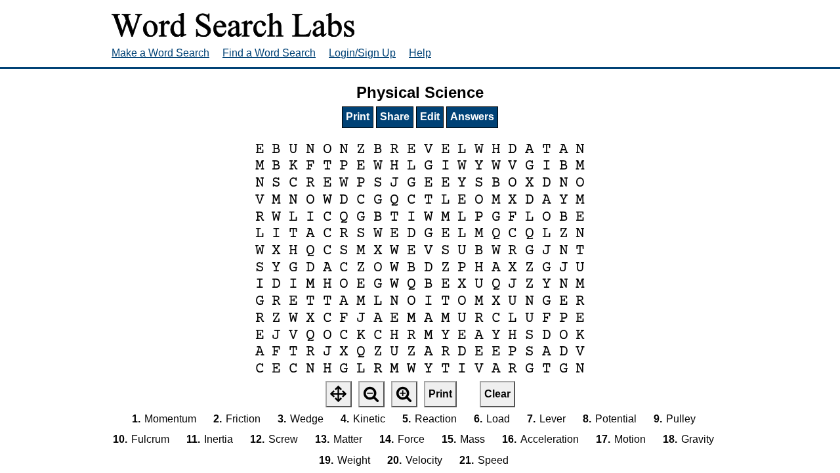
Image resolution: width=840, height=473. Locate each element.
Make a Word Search (160, 52)
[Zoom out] (371, 394)
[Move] (339, 394)
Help (420, 52)
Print (357, 116)
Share (395, 116)
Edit (430, 116)
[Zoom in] (404, 394)
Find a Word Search (269, 52)
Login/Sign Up (362, 52)
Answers (472, 116)
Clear (497, 393)
